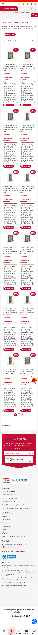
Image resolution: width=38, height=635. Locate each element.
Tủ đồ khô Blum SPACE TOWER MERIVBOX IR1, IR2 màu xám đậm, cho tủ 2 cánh (27, 372)
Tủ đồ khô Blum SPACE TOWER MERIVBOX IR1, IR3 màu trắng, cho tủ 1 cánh (10, 372)
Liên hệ (4, 533)
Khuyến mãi (6, 519)
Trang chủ (6, 12)
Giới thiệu (5, 516)
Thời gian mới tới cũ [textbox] (10, 40)
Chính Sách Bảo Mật (8, 491)
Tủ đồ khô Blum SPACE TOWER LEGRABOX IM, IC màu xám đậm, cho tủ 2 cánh (27, 67)
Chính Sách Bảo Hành (9, 498)
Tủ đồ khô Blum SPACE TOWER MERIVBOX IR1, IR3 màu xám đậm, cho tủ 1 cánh (10, 311)
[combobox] (19, 40)
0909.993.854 (22, 582)
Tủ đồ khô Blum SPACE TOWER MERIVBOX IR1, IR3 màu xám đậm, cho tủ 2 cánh (10, 250)
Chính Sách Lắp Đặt (8, 501)
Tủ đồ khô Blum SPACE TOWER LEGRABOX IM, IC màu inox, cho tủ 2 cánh (10, 67)
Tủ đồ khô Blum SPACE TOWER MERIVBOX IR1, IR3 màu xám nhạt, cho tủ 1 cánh (27, 311)
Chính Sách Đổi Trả (8, 495)
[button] (19, 4)
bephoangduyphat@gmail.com (17, 585)
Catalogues (5, 523)
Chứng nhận (6, 526)
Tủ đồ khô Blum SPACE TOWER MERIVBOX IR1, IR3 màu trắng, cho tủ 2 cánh (27, 250)
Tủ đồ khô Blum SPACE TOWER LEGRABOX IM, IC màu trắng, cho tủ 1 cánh (27, 189)
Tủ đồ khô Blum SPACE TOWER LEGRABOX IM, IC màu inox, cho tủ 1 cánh (27, 128)
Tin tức (4, 530)
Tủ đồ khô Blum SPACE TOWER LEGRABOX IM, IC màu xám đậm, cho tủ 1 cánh (10, 189)
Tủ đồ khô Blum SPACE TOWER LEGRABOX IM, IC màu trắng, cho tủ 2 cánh (10, 128)
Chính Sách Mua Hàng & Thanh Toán (14, 505)
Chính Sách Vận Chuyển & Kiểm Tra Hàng (16, 508)
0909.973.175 (9, 105)
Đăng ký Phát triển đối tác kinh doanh (14, 536)
